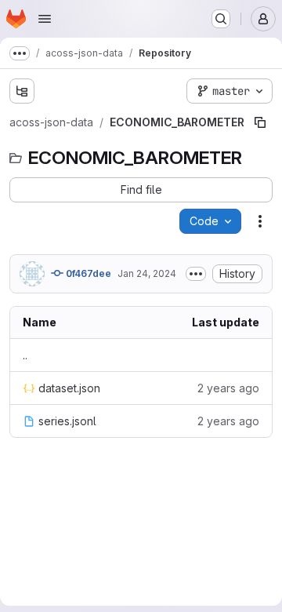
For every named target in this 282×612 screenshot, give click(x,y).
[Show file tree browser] (21, 91)
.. (25, 355)
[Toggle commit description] (196, 274)
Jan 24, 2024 (147, 273)
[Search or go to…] (221, 18)
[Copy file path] (260, 122)
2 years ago (228, 388)
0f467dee (87, 273)
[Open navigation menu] (44, 18)
